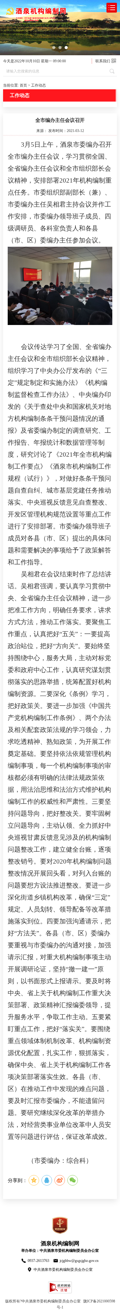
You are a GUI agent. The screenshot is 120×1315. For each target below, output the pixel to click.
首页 (23, 85)
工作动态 (38, 85)
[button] (53, 47)
